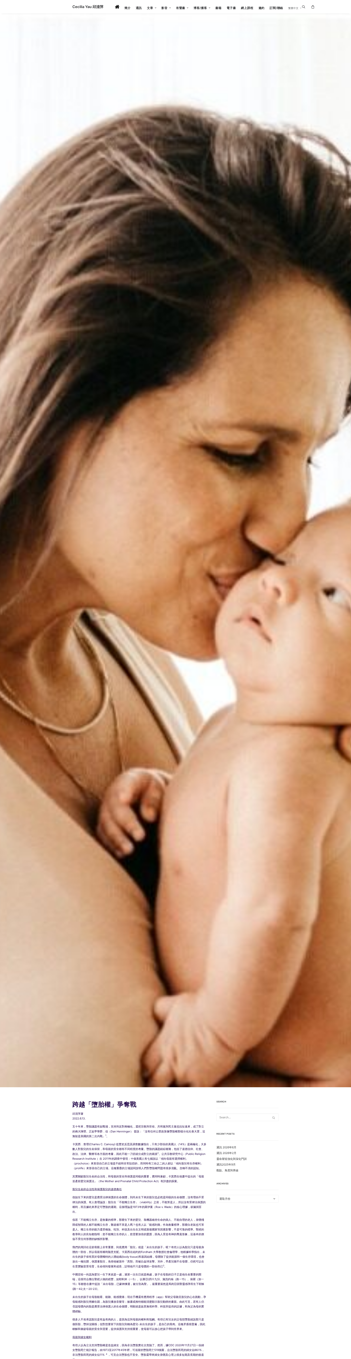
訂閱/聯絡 (276, 8)
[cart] (312, 7)
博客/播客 (200, 8)
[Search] (247, 1117)
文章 (150, 8)
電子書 (231, 8)
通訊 (139, 8)
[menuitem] (117, 7)
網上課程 (247, 8)
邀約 (261, 8)
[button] (306, 7)
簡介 (127, 8)
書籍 (218, 8)
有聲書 (180, 8)
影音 (164, 8)
